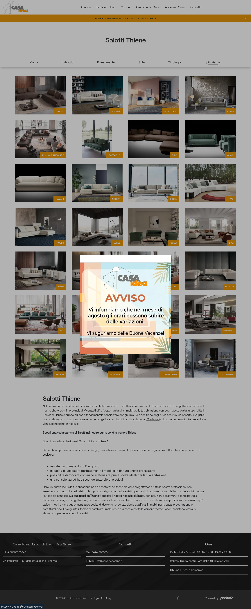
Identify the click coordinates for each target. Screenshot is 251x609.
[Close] (168, 259)
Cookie (15, 606)
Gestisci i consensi (33, 606)
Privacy (5, 606)
